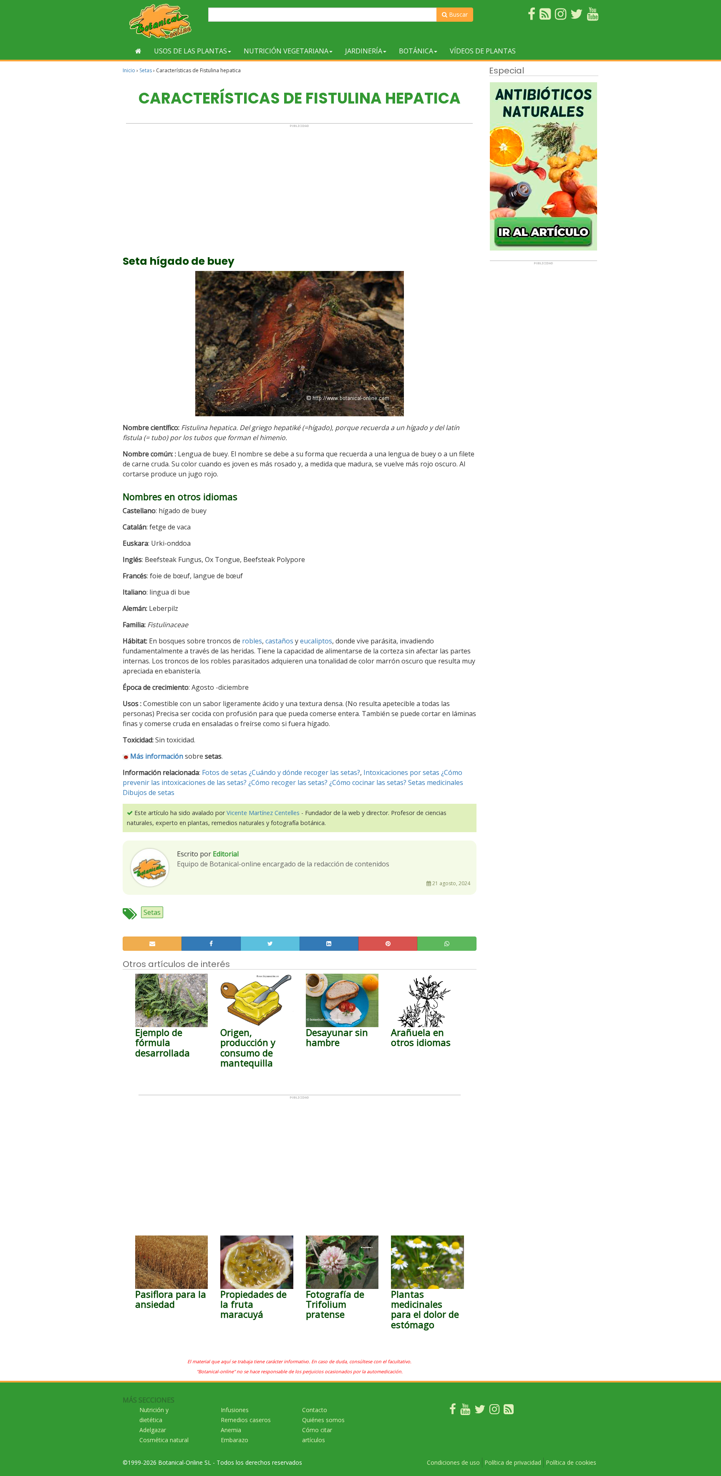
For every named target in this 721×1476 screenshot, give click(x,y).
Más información (156, 756)
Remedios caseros (246, 1420)
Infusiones (235, 1410)
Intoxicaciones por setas (401, 772)
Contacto (314, 1410)
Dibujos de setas (148, 792)
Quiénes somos (323, 1420)
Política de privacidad (512, 1462)
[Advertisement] (299, 186)
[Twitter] (479, 1411)
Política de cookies (571, 1462)
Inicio (129, 70)
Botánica (416, 51)
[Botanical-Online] (162, 21)
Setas (145, 70)
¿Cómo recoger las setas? (288, 782)
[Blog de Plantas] (509, 1411)
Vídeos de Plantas (483, 51)
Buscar (457, 14)
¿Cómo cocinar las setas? (367, 782)
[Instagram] (494, 1411)
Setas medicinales (435, 782)
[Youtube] (465, 1411)
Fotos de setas (224, 772)
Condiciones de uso (453, 1462)
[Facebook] (452, 1411)
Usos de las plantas (190, 51)
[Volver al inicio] (138, 51)
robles (252, 641)
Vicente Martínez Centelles (263, 813)
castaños (279, 641)
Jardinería (363, 51)
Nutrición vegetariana (286, 51)
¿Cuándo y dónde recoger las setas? (304, 772)
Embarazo (234, 1440)
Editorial (226, 853)
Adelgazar (152, 1430)
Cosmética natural (164, 1440)
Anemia (231, 1430)
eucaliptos (316, 641)
